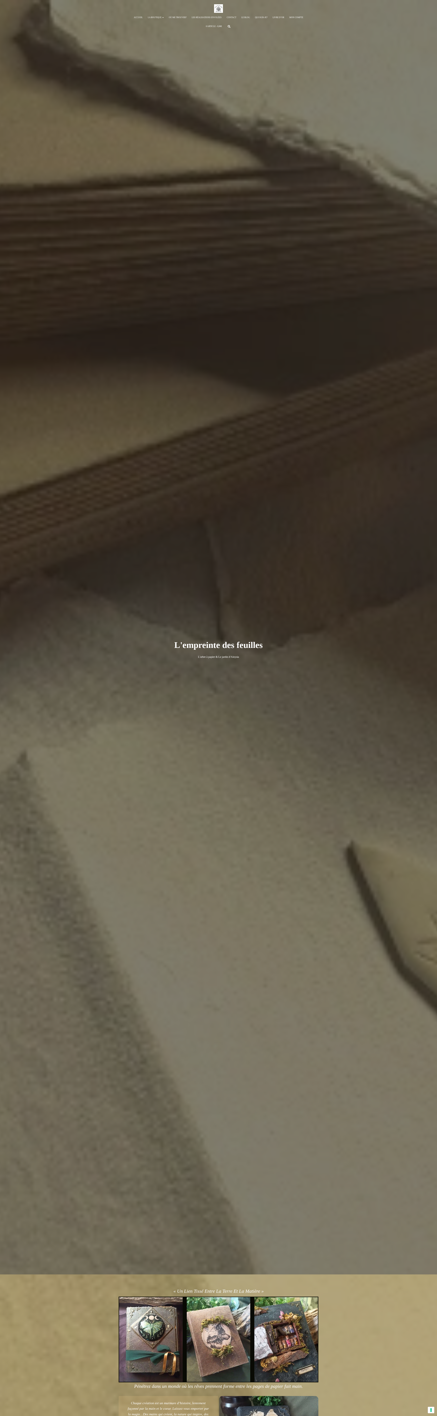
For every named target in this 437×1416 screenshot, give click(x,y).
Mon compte (296, 17)
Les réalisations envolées (207, 17)
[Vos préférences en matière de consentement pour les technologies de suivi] (431, 1410)
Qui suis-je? (261, 17)
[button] (163, 17)
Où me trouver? (178, 17)
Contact (231, 17)
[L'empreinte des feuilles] (218, 8)
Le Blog (245, 17)
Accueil (138, 17)
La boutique (155, 17)
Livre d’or (278, 17)
